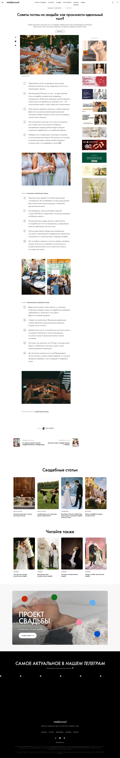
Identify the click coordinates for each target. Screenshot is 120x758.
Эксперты (88, 511)
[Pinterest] (64, 738)
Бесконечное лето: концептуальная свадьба (44, 575)
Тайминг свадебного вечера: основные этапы (94, 515)
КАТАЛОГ (51, 2)
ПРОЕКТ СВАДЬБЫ (40, 2)
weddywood (60, 721)
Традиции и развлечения (54, 8)
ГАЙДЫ (83, 2)
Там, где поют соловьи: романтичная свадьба (20, 575)
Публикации (59, 732)
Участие (51, 732)
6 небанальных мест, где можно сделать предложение (47, 515)
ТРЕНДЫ (58, 2)
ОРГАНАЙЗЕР (67, 2)
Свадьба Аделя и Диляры (43, 302)
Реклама (44, 732)
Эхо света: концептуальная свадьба (69, 575)
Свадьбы (16, 571)
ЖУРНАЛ (76, 2)
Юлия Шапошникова (32, 302)
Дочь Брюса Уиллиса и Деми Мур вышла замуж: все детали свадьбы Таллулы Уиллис (71, 515)
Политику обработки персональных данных (78, 746)
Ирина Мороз (30, 193)
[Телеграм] (55, 738)
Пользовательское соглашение (58, 746)
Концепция (64, 511)
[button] (117, 2)
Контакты (68, 732)
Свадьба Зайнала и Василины (42, 411)
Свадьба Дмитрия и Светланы (41, 193)
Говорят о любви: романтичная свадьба (94, 575)
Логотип (75, 732)
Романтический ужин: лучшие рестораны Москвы (22, 515)
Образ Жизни (17, 511)
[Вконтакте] (60, 738)
